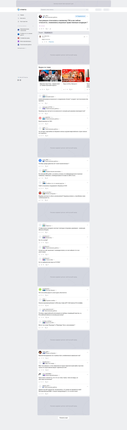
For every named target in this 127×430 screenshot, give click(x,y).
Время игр (49, 237)
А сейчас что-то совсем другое (55, 183)
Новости (48, 225)
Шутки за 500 (50, 322)
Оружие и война (50, 300)
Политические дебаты (50, 17)
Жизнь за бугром (50, 193)
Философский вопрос (52, 375)
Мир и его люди (49, 363)
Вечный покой (50, 96)
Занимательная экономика (53, 171)
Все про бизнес (50, 290)
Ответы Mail (49, 260)
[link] (50, 80)
